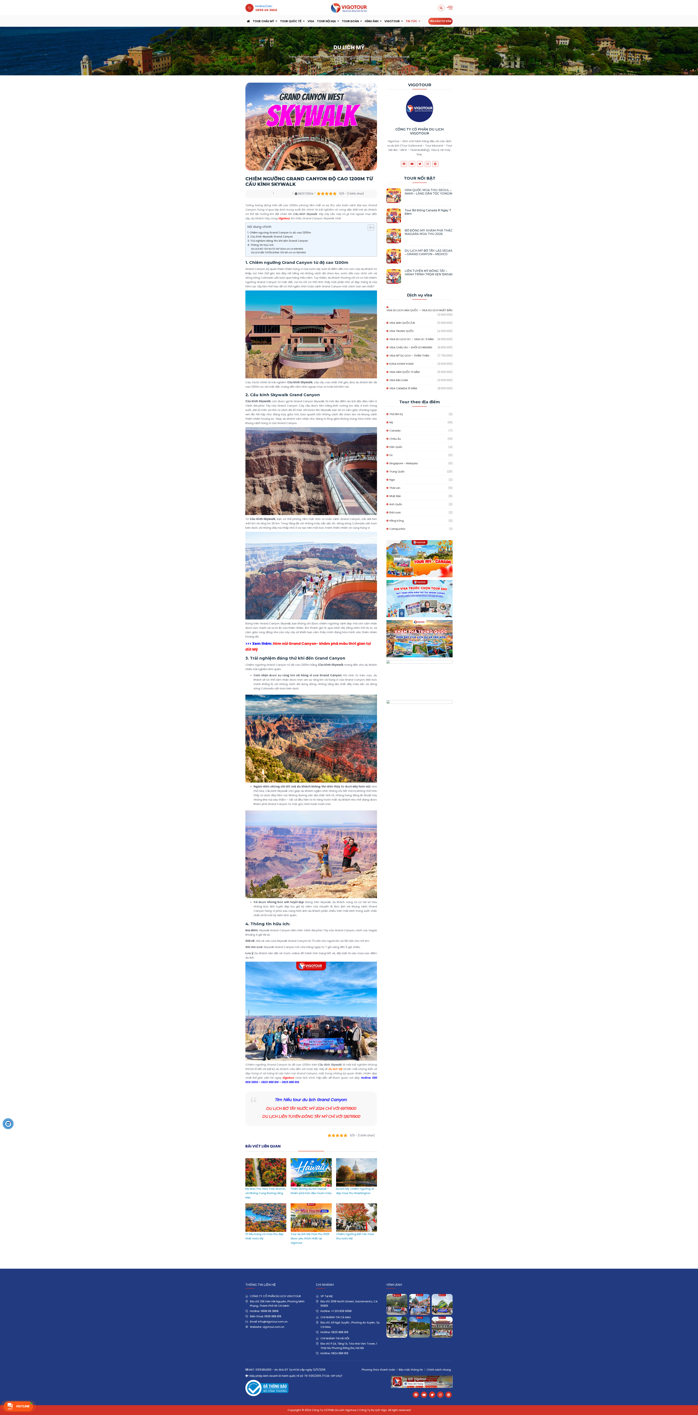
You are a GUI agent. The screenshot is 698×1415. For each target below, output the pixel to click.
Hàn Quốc (395, 447)
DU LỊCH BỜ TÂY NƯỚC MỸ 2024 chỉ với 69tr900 (277, 248)
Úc (391, 455)
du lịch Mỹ (335, 1069)
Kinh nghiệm (312, 57)
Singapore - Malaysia (403, 463)
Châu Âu (395, 439)
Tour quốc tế (291, 21)
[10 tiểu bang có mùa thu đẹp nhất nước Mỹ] (265, 1205)
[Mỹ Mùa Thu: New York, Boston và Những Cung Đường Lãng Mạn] (265, 1160)
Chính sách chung (439, 1370)
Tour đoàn (350, 21)
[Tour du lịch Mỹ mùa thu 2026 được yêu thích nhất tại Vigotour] (311, 1205)
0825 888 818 (339, 1332)
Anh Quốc (395, 504)
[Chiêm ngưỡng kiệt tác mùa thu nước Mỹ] (356, 1205)
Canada (394, 430)
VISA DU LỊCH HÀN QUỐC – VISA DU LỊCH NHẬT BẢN (419, 310)
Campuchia (397, 529)
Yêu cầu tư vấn (440, 21)
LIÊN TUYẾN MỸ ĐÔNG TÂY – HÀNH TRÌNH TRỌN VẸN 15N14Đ (428, 272)
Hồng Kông (396, 521)
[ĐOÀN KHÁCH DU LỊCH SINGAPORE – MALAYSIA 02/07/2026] (396, 1304)
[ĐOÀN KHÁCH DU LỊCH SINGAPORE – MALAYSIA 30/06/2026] (419, 1304)
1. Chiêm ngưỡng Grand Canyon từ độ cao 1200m (279, 232)
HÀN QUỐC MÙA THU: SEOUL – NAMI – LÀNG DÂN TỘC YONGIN (428, 191)
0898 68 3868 (269, 1311)
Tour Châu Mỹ (263, 21)
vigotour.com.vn (273, 1327)
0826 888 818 (272, 1316)
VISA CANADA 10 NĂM (403, 388)
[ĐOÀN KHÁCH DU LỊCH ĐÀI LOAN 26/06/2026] (442, 1327)
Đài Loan (395, 512)
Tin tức (411, 21)
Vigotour (392, 21)
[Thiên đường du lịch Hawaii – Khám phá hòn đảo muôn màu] (311, 1160)
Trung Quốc (397, 471)
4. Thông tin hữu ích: (260, 245)
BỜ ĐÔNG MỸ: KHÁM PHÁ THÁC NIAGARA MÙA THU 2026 (429, 232)
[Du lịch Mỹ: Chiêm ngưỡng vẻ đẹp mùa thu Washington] (356, 1160)
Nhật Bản (395, 496)
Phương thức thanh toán (378, 1370)
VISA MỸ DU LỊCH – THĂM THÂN (409, 355)
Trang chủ (295, 57)
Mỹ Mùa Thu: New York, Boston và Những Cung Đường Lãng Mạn (265, 1193)
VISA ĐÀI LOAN (398, 380)
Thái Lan (394, 488)
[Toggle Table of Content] (369, 227)
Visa (311, 21)
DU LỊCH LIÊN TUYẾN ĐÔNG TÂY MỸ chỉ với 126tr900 (278, 252)
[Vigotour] (349, 8)
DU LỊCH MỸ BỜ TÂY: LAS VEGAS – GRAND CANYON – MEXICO (428, 252)
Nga (392, 480)
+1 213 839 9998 (341, 1311)
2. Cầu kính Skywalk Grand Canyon (270, 236)
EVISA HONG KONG (401, 364)
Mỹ (391, 422)
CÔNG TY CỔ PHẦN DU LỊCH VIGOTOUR (419, 131)
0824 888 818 (339, 1353)
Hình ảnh (371, 21)
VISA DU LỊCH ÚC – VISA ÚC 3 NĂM (411, 339)
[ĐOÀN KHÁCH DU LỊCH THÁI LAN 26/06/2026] (419, 1327)
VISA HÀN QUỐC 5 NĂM (404, 372)
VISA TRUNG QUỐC (401, 331)
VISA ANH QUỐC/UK (402, 323)
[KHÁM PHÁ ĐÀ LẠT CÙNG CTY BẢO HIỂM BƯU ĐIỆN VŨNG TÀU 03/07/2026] (442, 1304)
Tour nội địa (326, 21)
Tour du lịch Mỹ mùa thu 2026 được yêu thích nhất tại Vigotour (310, 1238)
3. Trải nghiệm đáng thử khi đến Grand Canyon (277, 241)
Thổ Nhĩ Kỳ (396, 414)
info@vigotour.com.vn (273, 1321)
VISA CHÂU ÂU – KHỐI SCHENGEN (410, 347)
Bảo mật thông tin (411, 1370)
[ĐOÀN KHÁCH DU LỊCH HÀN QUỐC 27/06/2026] (396, 1327)
